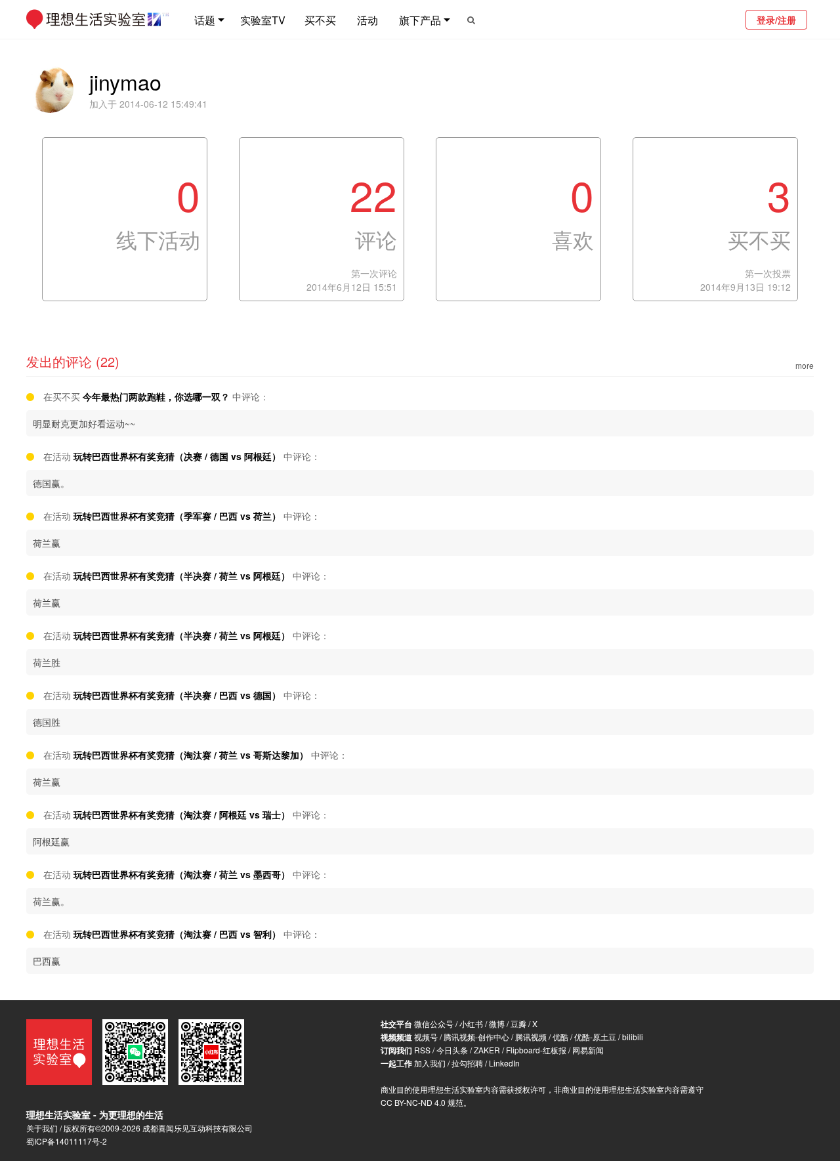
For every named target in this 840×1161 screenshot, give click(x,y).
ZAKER (487, 1049)
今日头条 (452, 1049)
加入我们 (430, 1062)
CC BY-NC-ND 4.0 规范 (422, 1102)
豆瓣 (518, 1023)
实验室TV (262, 20)
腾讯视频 (531, 1036)
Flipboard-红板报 (536, 1049)
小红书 (471, 1023)
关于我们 (42, 1127)
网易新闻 (588, 1049)
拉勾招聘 (467, 1062)
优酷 (560, 1036)
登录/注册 (776, 19)
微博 (497, 1023)
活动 (367, 20)
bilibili (632, 1036)
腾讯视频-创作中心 (476, 1036)
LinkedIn (504, 1062)
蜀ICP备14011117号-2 (66, 1141)
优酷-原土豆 (595, 1036)
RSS (422, 1049)
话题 (204, 20)
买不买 (320, 20)
